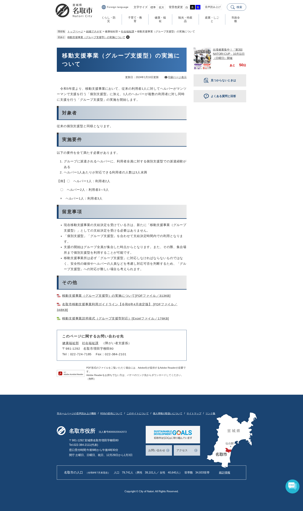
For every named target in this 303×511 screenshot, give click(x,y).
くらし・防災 (109, 19)
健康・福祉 (160, 19)
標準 (153, 7)
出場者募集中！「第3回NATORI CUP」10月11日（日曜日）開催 (229, 54)
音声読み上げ (213, 6)
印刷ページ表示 (177, 77)
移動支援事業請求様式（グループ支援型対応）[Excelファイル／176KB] (115, 318)
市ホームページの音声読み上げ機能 (76, 413)
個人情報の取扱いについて (167, 413)
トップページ (75, 31)
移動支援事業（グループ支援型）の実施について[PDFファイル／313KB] (116, 295)
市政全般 (235, 19)
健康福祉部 (70, 343)
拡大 (161, 7)
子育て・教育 (135, 19)
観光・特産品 (185, 19)
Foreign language (118, 7)
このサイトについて (138, 413)
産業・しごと (212, 19)
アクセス (182, 450)
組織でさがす (94, 31)
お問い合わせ (156, 450)
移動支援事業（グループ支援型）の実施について (96, 37)
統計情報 (224, 472)
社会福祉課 (127, 31)
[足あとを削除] (128, 37)
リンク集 (210, 413)
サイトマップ (194, 413)
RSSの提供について (111, 413)
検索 (239, 7)
